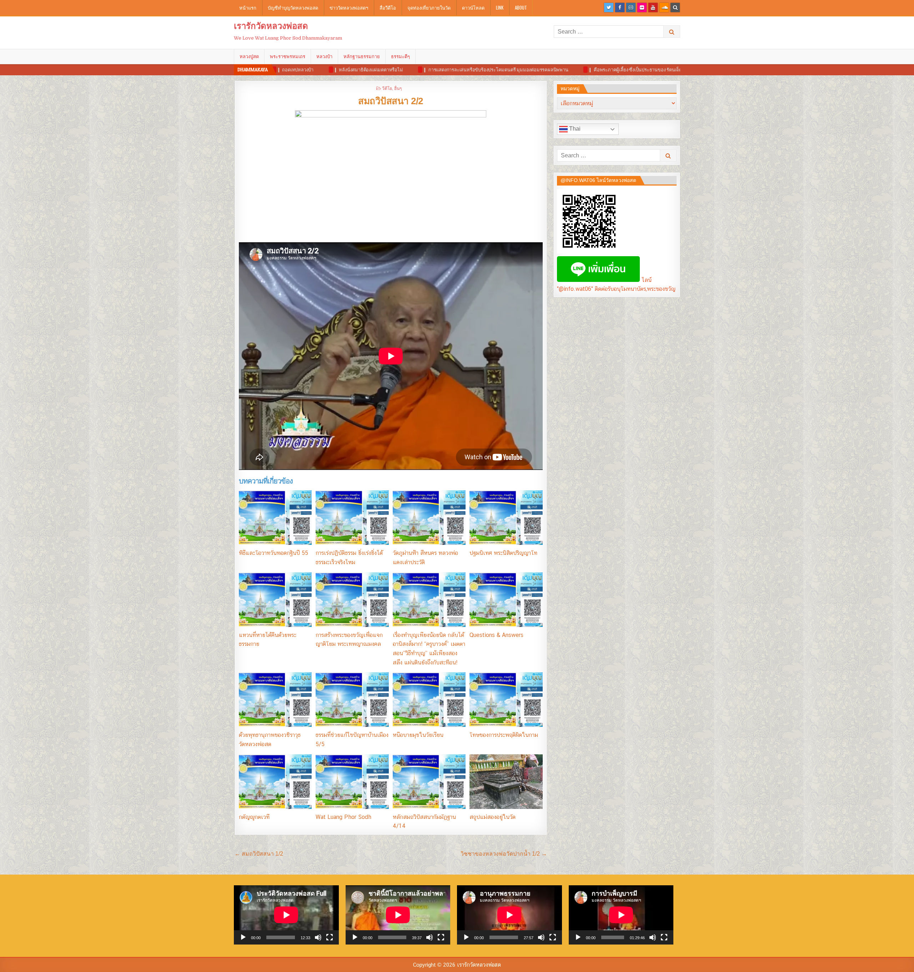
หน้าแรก (247, 7)
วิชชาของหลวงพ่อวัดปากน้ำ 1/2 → (504, 854)
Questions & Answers (496, 635)
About (521, 7)
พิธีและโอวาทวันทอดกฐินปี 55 (273, 553)
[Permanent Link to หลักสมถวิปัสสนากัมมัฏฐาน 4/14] (429, 781)
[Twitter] (608, 7)
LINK (499, 7)
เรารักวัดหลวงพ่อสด (271, 26)
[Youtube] (653, 7)
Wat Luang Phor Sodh (343, 817)
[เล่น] (243, 937)
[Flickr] (642, 7)
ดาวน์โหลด (473, 7)
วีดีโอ (387, 88)
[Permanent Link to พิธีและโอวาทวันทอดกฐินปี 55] (275, 517)
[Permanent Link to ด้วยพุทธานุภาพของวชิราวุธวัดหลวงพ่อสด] (275, 699)
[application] (286, 914)
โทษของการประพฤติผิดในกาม (503, 734)
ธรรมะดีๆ (400, 56)
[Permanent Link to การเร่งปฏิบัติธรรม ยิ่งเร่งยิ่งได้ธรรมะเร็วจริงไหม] (352, 517)
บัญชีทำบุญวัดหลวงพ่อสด (293, 7)
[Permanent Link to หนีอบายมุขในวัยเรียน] (429, 699)
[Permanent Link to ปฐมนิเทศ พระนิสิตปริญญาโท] (505, 517)
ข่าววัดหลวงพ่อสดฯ (349, 7)
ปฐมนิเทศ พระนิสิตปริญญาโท (503, 553)
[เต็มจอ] (329, 937)
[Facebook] (619, 7)
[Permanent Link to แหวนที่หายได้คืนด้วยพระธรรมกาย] (275, 599)
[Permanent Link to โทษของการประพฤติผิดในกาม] (505, 699)
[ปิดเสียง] (318, 937)
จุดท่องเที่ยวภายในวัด (429, 7)
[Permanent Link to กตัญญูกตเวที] (275, 781)
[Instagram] (631, 7)
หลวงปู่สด (249, 56)
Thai (574, 129)
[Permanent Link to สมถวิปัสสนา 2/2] (391, 174)
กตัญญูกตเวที (254, 817)
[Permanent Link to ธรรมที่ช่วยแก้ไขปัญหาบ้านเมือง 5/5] (352, 699)
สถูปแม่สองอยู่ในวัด (492, 817)
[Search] (675, 7)
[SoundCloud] (664, 7)
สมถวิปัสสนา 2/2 (390, 101)
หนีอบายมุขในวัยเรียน (418, 734)
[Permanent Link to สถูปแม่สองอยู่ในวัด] (505, 781)
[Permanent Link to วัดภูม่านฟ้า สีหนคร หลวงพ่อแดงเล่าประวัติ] (429, 517)
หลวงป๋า (324, 56)
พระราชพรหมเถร (287, 56)
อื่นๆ (398, 88)
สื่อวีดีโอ (388, 7)
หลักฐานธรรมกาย (361, 56)
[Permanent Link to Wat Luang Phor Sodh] (352, 781)
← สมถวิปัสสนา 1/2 (259, 854)
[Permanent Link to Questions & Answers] (505, 599)
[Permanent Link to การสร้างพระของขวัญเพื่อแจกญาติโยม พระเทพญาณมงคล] (352, 599)
